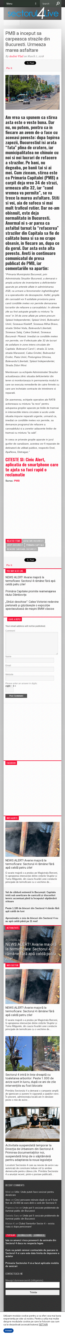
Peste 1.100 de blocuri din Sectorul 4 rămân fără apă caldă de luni (32, 910)
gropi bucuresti (15, 544)
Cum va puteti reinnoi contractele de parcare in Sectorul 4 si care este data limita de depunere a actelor (32, 1253)
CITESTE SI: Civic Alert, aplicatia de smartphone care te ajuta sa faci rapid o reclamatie (31, 467)
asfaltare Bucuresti (33, 540)
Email (8, 665)
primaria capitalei (35, 544)
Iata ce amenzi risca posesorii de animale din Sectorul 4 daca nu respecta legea (30, 1242)
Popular (11, 1234)
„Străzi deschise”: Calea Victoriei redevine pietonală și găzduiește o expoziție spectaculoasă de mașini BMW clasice (32, 605)
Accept (8, 1330)
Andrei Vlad (16, 56)
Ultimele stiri (24, 1234)
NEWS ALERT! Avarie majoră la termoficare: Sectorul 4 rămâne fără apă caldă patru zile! (30, 581)
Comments (39, 1234)
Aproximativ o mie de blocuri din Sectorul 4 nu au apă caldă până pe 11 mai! (31, 920)
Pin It (9, 68)
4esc (7, 1199)
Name (8, 656)
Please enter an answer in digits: (21, 683)
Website (9, 674)
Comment (10, 631)
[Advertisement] (32, 508)
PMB (17, 480)
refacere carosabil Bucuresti (22, 549)
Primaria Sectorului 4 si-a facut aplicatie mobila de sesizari (32, 1265)
